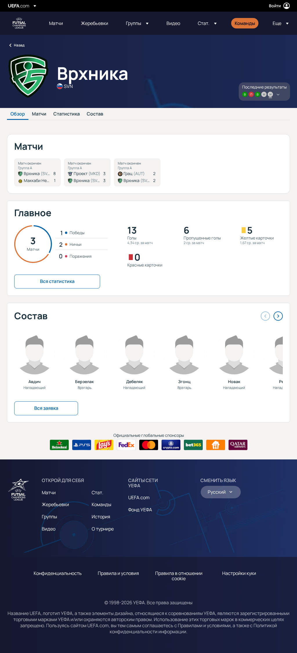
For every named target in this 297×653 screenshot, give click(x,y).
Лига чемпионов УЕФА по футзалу (19, 23)
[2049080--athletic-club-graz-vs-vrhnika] (137, 172)
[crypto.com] (171, 445)
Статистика (66, 114)
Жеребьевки (55, 504)
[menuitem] (57, 23)
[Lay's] (104, 445)
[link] (56, 23)
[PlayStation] (81, 445)
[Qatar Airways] (238, 445)
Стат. (97, 492)
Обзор (17, 114)
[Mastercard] (148, 445)
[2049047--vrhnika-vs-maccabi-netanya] (37, 172)
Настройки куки (239, 573)
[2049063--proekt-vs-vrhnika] (87, 172)
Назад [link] (19, 45)
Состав (95, 114)
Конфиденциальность (58, 573)
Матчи (39, 114)
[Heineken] (59, 445)
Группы (49, 516)
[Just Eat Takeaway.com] (215, 445)
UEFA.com (139, 497)
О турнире (103, 529)
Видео (48, 529)
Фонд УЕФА (140, 509)
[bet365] (193, 445)
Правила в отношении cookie (178, 576)
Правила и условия (118, 573)
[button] (137, 23)
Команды (101, 504)
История (101, 516)
